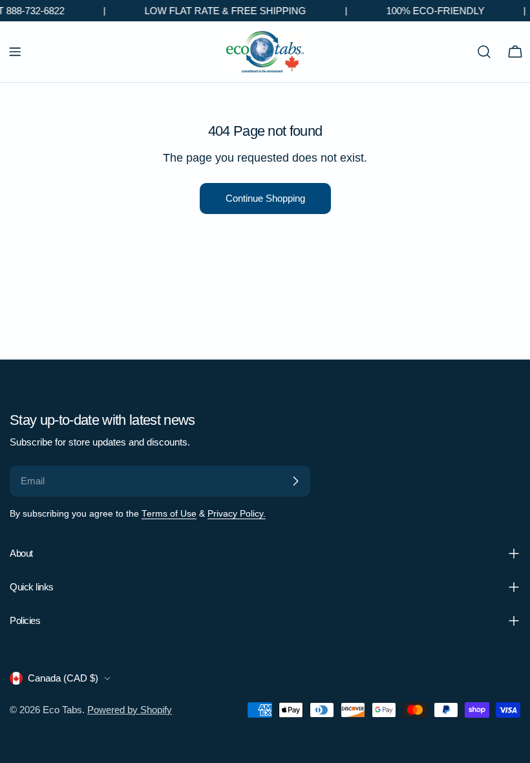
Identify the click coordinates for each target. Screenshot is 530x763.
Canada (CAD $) (63, 677)
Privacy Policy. (236, 514)
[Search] (484, 52)
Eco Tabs (62, 709)
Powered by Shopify (129, 709)
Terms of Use (169, 514)
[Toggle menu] (15, 52)
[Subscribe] (295, 481)
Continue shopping (265, 198)
